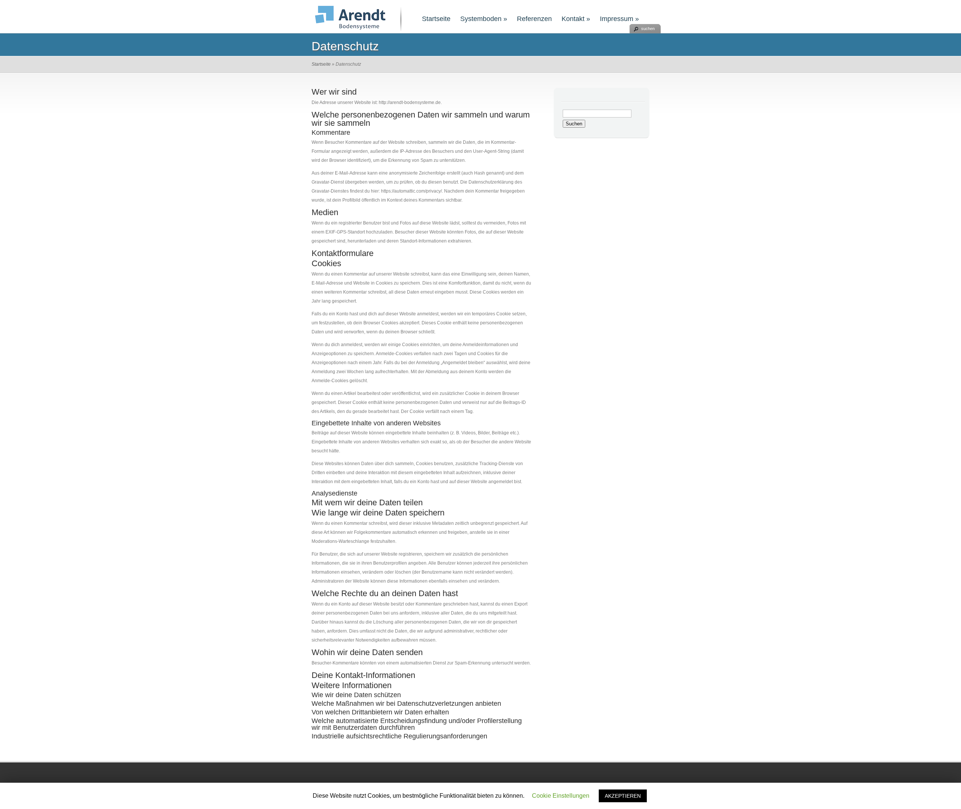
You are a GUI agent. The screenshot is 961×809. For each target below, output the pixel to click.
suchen (648, 28)
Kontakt (576, 19)
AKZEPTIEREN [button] (623, 796)
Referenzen (534, 19)
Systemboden (483, 19)
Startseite (436, 19)
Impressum (619, 19)
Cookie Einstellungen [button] (560, 795)
